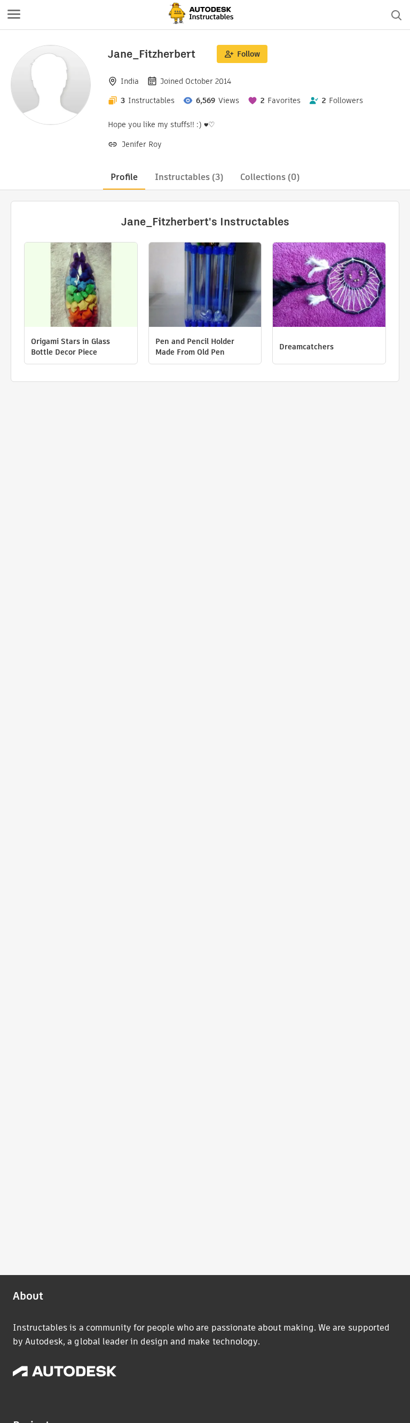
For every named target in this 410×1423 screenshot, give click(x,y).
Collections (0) (269, 177)
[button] (13, 15)
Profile (124, 177)
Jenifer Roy (142, 144)
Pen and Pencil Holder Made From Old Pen (194, 346)
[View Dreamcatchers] (329, 286)
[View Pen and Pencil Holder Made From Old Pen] (205, 286)
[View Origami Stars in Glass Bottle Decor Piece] (81, 286)
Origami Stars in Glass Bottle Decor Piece (70, 346)
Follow (248, 54)
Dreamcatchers (306, 346)
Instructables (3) (189, 177)
